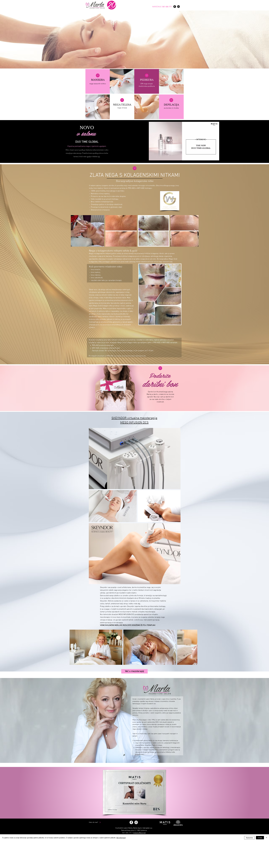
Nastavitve (249, 838)
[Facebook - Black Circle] (174, 6)
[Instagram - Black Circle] (178, 6)
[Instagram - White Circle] (136, 822)
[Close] (266, 837)
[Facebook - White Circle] (131, 822)
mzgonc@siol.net (139, 833)
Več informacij (121, 838)
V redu (260, 838)
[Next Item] (195, 231)
